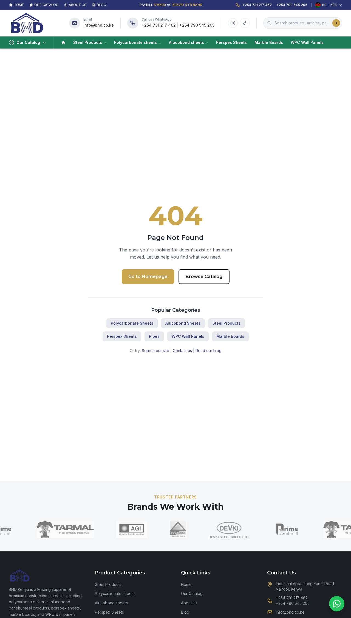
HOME (19, 5)
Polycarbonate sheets (135, 42)
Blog (185, 612)
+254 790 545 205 (291, 5)
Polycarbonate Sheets (132, 323)
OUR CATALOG (46, 5)
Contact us (182, 350)
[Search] (336, 23)
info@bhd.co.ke (98, 25)
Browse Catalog (204, 276)
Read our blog (209, 350)
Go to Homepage (148, 276)
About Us (189, 602)
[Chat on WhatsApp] (336, 603)
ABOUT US (77, 5)
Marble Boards (268, 42)
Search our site (155, 350)
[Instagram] (233, 23)
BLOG (101, 5)
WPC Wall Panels (307, 42)
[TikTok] (245, 23)
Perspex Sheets (231, 42)
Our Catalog (192, 593)
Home (186, 584)
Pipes (154, 336)
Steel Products (87, 42)
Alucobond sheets (186, 42)
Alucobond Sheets (182, 323)
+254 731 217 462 (257, 5)
